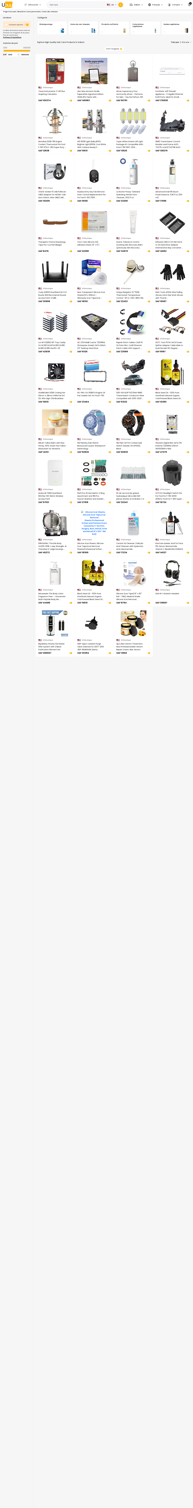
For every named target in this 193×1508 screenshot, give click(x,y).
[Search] (120, 4)
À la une (185, 42)
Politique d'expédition (12, 37)
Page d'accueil (9, 11)
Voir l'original (112, 48)
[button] (136, 4)
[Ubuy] (7, 4)
